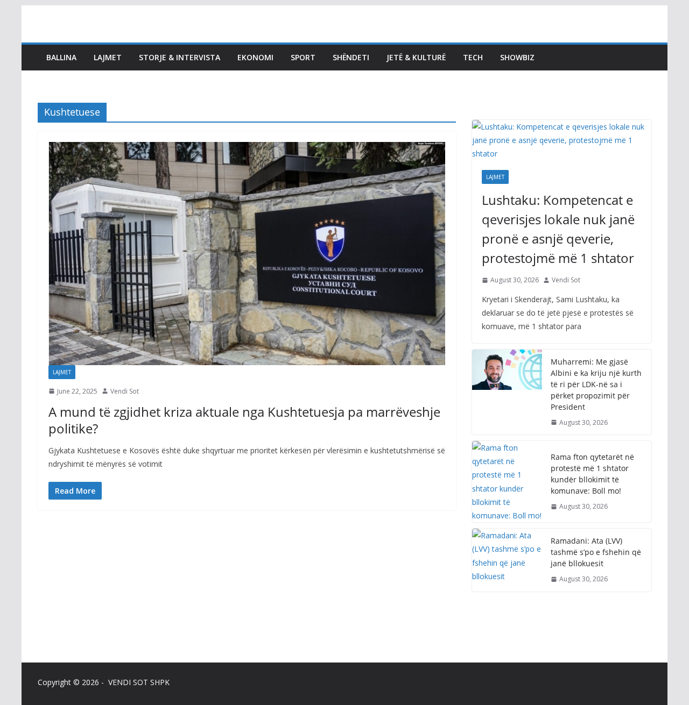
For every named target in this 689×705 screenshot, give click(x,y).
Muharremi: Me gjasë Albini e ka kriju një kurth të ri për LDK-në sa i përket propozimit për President (596, 384)
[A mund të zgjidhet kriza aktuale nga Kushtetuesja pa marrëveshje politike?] (246, 253)
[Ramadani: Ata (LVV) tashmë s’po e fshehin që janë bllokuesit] (507, 560)
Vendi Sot (124, 391)
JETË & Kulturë (416, 57)
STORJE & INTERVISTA (179, 57)
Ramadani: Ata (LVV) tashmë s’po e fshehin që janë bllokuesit (596, 552)
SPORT (303, 57)
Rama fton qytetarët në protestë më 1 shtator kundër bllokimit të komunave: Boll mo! (592, 474)
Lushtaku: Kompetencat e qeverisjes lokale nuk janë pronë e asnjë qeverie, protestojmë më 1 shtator (558, 229)
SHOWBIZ (517, 57)
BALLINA (61, 57)
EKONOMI (255, 57)
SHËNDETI (351, 57)
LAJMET (108, 57)
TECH (473, 57)
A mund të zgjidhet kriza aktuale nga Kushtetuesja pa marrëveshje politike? (244, 420)
